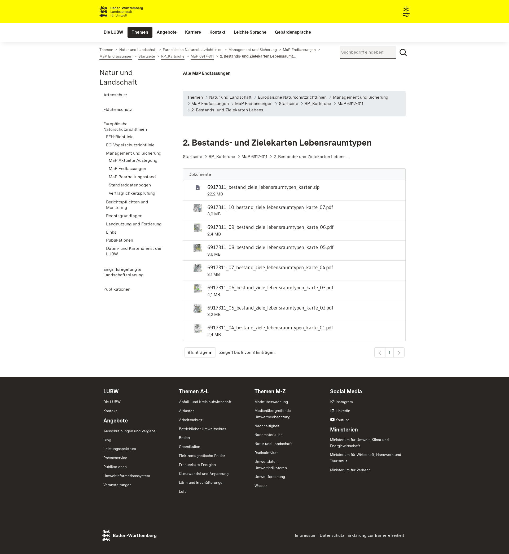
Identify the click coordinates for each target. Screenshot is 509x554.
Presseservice (115, 458)
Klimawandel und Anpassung (204, 474)
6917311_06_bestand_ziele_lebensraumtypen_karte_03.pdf (270, 287)
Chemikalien (189, 446)
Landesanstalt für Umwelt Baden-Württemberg (130, 11)
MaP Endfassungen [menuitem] (127, 168)
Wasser (260, 485)
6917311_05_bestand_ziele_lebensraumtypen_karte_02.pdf (270, 307)
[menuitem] (113, 32)
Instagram (344, 402)
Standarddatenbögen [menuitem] (130, 184)
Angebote (115, 420)
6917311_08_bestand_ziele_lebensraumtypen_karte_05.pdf (270, 247)
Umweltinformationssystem (126, 476)
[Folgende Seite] (399, 352)
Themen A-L (194, 391)
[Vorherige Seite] (379, 352)
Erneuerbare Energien (197, 465)
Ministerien (344, 429)
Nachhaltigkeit (266, 426)
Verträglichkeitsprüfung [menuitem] (132, 193)
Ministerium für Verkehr (350, 470)
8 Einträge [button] (202, 353)
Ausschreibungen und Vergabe (129, 431)
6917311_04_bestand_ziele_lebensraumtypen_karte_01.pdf (270, 327)
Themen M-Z (270, 391)
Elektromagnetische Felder (202, 455)
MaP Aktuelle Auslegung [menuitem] (133, 160)
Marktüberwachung (271, 402)
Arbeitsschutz (191, 420)
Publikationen (115, 467)
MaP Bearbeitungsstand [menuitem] (132, 176)
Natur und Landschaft (273, 444)
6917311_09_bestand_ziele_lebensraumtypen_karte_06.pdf (270, 227)
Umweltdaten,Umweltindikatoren (270, 464)
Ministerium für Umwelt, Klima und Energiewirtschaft (359, 443)
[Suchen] (403, 52)
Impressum (306, 535)
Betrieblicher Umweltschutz (202, 429)
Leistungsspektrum (119, 449)
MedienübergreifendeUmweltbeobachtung (272, 413)
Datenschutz (332, 535)
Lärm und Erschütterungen (202, 482)
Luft (182, 491)
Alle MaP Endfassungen (207, 73)
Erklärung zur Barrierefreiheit (376, 535)
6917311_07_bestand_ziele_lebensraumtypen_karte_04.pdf (270, 267)
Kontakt (110, 411)
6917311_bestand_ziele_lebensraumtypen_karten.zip (263, 187)
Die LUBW (112, 402)
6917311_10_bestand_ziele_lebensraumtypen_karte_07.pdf (270, 207)
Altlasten (187, 411)
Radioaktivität (266, 453)
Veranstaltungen (117, 485)
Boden (184, 437)
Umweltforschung (269, 476)
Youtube (343, 420)
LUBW (111, 391)
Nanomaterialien (268, 435)
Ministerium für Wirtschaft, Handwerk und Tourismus (365, 457)
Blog (107, 440)
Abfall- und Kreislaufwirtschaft (205, 402)
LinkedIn (343, 411)
